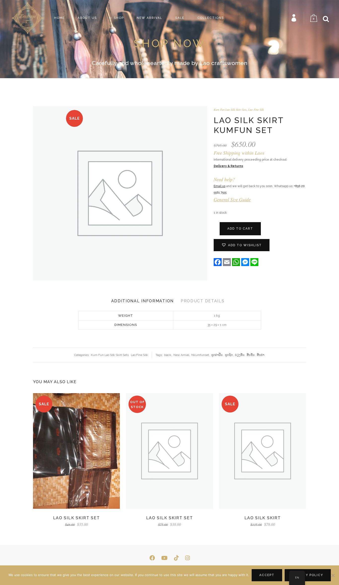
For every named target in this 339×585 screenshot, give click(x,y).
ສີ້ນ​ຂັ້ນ (251, 355)
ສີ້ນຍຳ (260, 355)
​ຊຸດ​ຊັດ (229, 355)
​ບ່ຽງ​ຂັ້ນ (239, 355)
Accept (266, 575)
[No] (332, 575)
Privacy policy (307, 575)
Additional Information (142, 301)
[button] (242, 245)
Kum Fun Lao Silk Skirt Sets (230, 109)
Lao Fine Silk (256, 109)
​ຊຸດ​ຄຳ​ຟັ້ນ (217, 355)
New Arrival (181, 355)
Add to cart (240, 228)
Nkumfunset (200, 355)
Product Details (203, 301)
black (167, 355)
